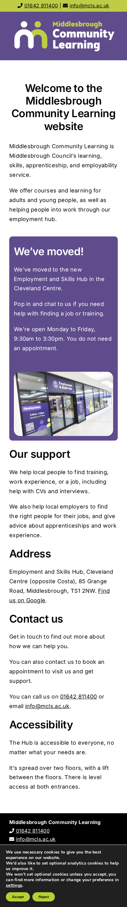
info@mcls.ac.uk (89, 5)
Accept (18, 896)
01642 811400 (41, 5)
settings (14, 885)
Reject (44, 896)
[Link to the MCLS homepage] (63, 36)
